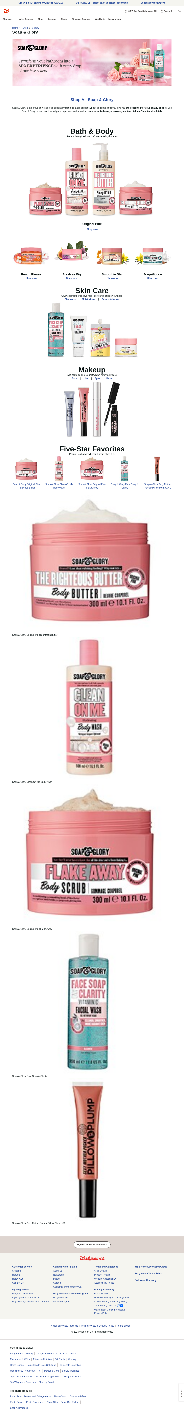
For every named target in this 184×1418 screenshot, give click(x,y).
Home (15, 28)
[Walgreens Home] (6, 11)
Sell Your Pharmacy (146, 1280)
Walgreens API (60, 1297)
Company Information (65, 1267)
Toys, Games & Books (21, 1376)
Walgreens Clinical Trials (148, 1273)
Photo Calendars (34, 1402)
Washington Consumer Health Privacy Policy (109, 1311)
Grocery (72, 1359)
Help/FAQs (17, 1279)
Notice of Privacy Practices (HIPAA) (112, 1297)
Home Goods (17, 1365)
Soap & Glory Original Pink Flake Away (92, 486)
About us (57, 1271)
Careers (57, 1283)
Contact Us (18, 1283)
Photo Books (16, 1402)
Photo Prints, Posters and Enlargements (30, 1396)
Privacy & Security (104, 1289)
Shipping (16, 1271)
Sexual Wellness (70, 1371)
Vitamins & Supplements (48, 1376)
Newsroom (58, 1275)
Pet (39, 1371)
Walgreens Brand (72, 1376)
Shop (25, 28)
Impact (56, 1279)
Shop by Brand (46, 1382)
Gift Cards (60, 1359)
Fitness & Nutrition (42, 1359)
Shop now (92, 229)
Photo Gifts (52, 1402)
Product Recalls (102, 1275)
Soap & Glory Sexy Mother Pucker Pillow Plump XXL (157, 486)
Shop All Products (19, 1408)
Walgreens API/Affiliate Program (70, 1293)
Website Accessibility (105, 1279)
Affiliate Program (61, 1301)
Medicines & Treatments (22, 1371)
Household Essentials (70, 1365)
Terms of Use (123, 1326)
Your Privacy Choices (105, 1305)
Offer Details (100, 1271)
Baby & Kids (16, 1353)
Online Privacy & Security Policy (110, 1301)
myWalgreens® (20, 1289)
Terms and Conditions (106, 1267)
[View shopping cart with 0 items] (179, 11)
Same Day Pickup (70, 1402)
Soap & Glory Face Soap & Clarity (125, 486)
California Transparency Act (67, 1287)
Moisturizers (88, 299)
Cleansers (70, 299)
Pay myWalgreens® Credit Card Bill (30, 1301)
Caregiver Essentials (46, 1353)
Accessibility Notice (104, 1283)
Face (74, 378)
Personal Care (51, 1371)
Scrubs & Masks (110, 299)
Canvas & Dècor (78, 1396)
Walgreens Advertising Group (151, 1267)
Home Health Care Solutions (41, 1365)
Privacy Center (101, 1293)
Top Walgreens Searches (23, 1382)
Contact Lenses (68, 1353)
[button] (166, 11)
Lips (86, 378)
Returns (16, 1275)
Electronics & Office (20, 1359)
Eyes (97, 378)
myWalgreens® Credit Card (26, 1297)
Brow (109, 378)
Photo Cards (60, 1396)
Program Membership (23, 1293)
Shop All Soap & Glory (92, 99)
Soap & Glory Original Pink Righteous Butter (26, 486)
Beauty (35, 28)
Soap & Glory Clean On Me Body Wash (59, 486)
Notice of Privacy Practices (64, 1326)
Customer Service (22, 1267)
